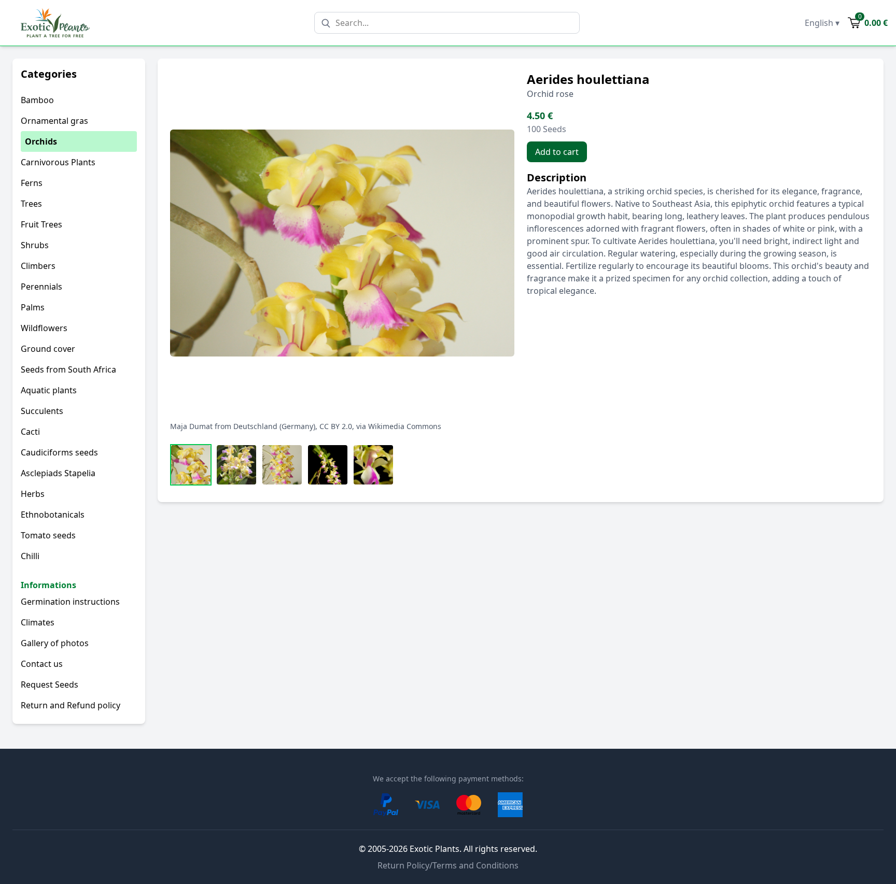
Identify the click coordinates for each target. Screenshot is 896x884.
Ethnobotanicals (53, 514)
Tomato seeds (48, 535)
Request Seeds (49, 684)
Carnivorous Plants (58, 162)
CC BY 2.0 (335, 426)
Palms (33, 307)
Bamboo (37, 100)
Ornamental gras (54, 120)
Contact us (42, 663)
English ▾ (822, 22)
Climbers (38, 266)
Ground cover (48, 348)
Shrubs (35, 245)
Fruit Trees (41, 224)
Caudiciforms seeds (59, 452)
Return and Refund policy (70, 705)
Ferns (32, 183)
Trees (31, 203)
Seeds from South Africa (68, 369)
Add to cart (557, 152)
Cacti (30, 431)
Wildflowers (44, 328)
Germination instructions (70, 601)
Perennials (41, 286)
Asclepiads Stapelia (58, 473)
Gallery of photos (55, 643)
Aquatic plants (49, 390)
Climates (37, 622)
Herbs (33, 494)
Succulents (42, 411)
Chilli (30, 556)
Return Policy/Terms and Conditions (448, 865)
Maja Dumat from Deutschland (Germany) (242, 426)
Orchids (41, 141)
